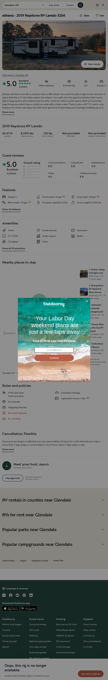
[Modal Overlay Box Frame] (54, 340)
